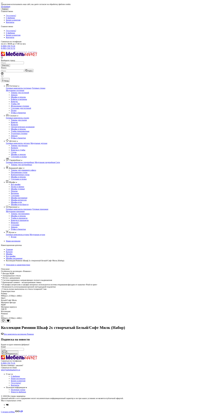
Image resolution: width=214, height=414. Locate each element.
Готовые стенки (38, 88)
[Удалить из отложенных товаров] (8, 321)
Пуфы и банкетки (18, 113)
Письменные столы (19, 172)
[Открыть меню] (2, 51)
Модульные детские (38, 143)
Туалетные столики (19, 133)
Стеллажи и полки (19, 157)
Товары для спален (19, 120)
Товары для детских (19, 145)
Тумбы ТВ (15, 104)
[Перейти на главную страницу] (19, 55)
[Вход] (2, 74)
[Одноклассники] (7, 407)
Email (3, 347)
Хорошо (5, 9)
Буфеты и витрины (19, 99)
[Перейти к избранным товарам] (2, 77)
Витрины (15, 193)
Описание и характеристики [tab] (18, 265)
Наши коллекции (13, 241)
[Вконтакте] (7, 405)
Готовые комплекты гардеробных (20, 162)
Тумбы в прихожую (19, 218)
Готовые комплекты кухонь (17, 235)
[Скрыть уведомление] (2, 2)
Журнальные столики (20, 106)
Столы (13, 152)
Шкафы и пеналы (18, 97)
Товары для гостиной (20, 93)
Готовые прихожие (40, 209)
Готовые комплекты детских (18, 143)
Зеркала (14, 95)
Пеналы (14, 191)
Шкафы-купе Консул (19, 204)
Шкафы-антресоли (19, 200)
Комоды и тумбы (18, 150)
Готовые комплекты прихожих (19, 209)
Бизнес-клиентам (13, 20)
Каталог (9, 252)
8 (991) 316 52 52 (8, 48)
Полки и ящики (17, 187)
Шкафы (9, 254)
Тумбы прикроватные (20, 131)
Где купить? (11, 15)
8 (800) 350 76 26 (8, 46)
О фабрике (10, 18)
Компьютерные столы (20, 175)
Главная (9, 249)
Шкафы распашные (19, 198)
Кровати (14, 125)
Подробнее (5, 6)
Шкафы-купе (16, 202)
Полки (13, 110)
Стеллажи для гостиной (21, 108)
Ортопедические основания (22, 127)
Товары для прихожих (20, 214)
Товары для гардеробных (21, 165)
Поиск (3, 68)
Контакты (10, 22)
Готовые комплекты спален (17, 118)
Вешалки (15, 222)
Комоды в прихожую (20, 220)
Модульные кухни (37, 235)
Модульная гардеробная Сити (47, 162)
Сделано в (8, 412)
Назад (6, 81)
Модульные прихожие (15, 211)
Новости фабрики (18, 392)
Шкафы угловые (18, 189)
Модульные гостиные (15, 90)
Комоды (14, 101)
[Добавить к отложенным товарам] (3, 321)
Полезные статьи (18, 390)
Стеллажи (15, 195)
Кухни (13, 237)
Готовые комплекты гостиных (18, 88)
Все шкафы (15, 184)
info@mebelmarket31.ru (10, 370)
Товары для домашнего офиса (23, 170)
